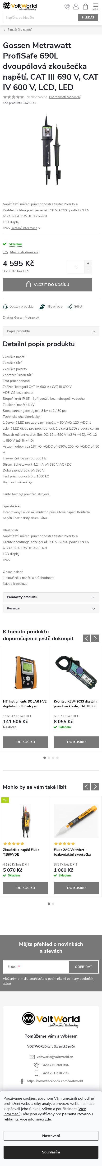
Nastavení (51, 1136)
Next (95, 638)
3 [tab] (53, 758)
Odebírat (83, 967)
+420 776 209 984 (55, 1065)
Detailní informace (24, 228)
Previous (86, 638)
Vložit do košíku (51, 284)
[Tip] (25, 821)
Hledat (88, 17)
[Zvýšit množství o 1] (88, 263)
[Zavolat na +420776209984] (67, 7)
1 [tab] (44, 758)
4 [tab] (57, 758)
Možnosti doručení (24, 252)
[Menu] (95, 6)
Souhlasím (51, 1152)
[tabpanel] (25, 699)
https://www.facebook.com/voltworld (55, 1081)
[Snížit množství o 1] (88, 270)
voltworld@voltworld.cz (55, 1057)
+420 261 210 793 (55, 1073)
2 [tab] (49, 758)
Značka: (21, 318)
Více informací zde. (36, 1119)
